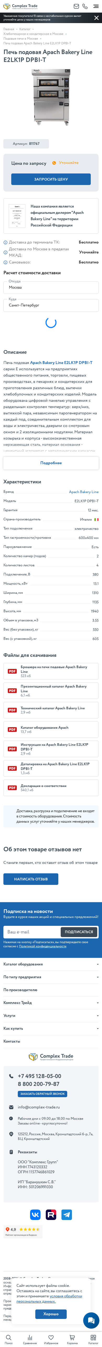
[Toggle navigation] (96, 5)
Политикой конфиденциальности (42, 946)
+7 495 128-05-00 (39, 1076)
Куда (12, 299)
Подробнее (51, 463)
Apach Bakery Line (84, 492)
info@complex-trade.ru (39, 1107)
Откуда (14, 281)
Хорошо (51, 1314)
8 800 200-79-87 (38, 1084)
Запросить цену (51, 179)
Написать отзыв (31, 879)
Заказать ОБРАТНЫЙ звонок (42, 1094)
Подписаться (79, 932)
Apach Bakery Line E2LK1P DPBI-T (61, 363)
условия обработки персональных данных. (49, 1298)
